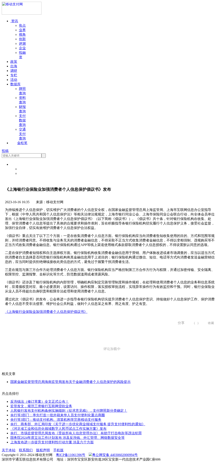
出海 (13, 66)
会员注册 (26, 173)
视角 (22, 34)
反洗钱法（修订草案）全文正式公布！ (39, 401)
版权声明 (43, 450)
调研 (13, 70)
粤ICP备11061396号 (70, 455)
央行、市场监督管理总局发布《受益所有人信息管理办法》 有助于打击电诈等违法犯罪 (76, 433)
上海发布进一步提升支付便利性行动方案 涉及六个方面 (52, 442)
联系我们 (26, 450)
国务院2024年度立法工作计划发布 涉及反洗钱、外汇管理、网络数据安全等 (67, 437)
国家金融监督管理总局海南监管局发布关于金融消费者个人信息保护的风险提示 (70, 382)
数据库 (15, 84)
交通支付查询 (22, 134)
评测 (22, 43)
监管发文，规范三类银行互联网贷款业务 (41, 406)
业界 (22, 30)
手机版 (58, 450)
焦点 (22, 25)
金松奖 (22, 143)
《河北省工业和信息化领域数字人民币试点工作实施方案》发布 (58, 428)
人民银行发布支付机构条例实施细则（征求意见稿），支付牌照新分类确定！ (68, 410)
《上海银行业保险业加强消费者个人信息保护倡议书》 (46, 311)
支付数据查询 (22, 120)
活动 (13, 79)
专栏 (13, 75)
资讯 (14, 21)
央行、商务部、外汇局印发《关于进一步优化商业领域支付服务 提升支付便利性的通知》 (77, 424)
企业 (22, 48)
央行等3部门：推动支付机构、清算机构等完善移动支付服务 (55, 419)
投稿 (5, 151)
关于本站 (8, 450)
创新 (22, 39)
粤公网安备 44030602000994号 (115, 455)
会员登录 (26, 169)
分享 (180, 323)
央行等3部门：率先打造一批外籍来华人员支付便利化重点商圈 (57, 415)
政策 (13, 61)
